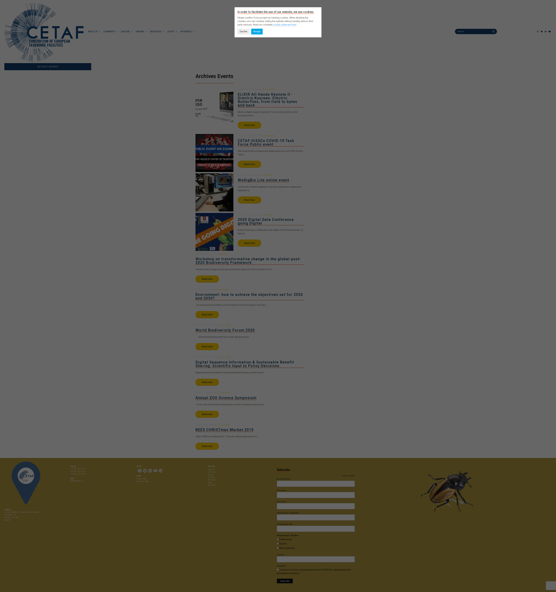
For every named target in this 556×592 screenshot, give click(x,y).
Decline (243, 31)
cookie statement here (284, 24)
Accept (256, 31)
